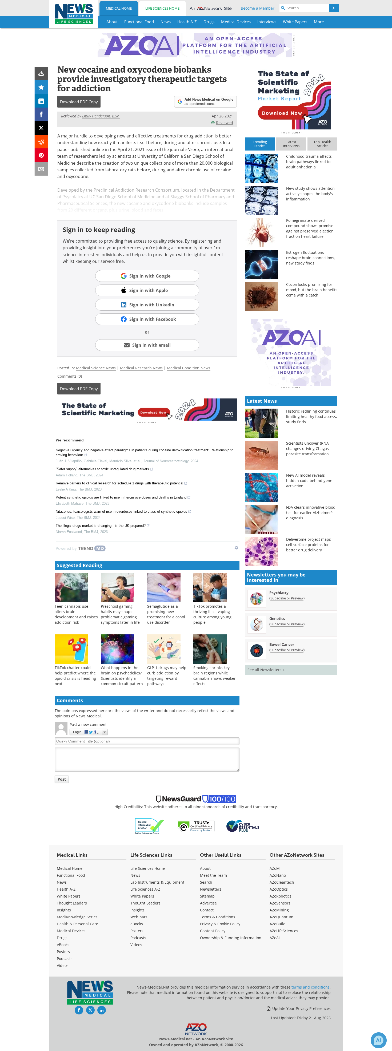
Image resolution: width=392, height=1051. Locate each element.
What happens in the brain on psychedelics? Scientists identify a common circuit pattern (122, 675)
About (205, 868)
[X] (41, 128)
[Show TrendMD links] (236, 548)
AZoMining (279, 909)
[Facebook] (41, 114)
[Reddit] (41, 141)
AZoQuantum (281, 916)
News (62, 882)
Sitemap (207, 896)
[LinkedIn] (41, 101)
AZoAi (275, 937)
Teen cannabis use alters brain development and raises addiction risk (76, 614)
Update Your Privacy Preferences (301, 1008)
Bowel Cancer (281, 644)
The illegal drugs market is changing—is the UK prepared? (101, 526)
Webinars (138, 916)
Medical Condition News (188, 367)
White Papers (69, 896)
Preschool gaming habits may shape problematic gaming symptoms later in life (120, 614)
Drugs (62, 937)
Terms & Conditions (217, 916)
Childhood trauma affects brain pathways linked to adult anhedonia (309, 161)
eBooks (63, 944)
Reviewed (224, 122)
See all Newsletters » (266, 669)
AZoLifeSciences (284, 930)
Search (206, 882)
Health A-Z (66, 889)
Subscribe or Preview (286, 598)
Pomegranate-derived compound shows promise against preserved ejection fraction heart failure (310, 228)
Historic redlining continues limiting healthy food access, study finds (311, 416)
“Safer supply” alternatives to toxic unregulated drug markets (102, 469)
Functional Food (71, 875)
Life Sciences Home (162, 8)
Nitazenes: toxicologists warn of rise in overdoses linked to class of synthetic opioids (121, 511)
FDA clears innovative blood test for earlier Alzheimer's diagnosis (310, 512)
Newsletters (210, 889)
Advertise (208, 903)
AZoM (275, 868)
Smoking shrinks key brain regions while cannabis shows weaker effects (214, 675)
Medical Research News (141, 367)
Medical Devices (71, 930)
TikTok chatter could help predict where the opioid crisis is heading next (75, 675)
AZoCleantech (282, 882)
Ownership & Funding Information (230, 937)
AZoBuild (278, 923)
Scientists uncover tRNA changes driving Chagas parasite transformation (307, 448)
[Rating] (41, 87)
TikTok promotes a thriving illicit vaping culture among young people (212, 614)
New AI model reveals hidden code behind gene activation (309, 480)
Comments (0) (69, 376)
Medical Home (119, 8)
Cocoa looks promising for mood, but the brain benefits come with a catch (311, 290)
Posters (63, 951)
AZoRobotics (280, 896)
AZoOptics (279, 889)
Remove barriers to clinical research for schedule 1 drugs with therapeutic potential (119, 483)
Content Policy (212, 930)
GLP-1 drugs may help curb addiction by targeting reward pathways (166, 675)
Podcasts (65, 958)
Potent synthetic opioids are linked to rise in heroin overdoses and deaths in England (121, 497)
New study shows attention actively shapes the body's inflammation (310, 193)
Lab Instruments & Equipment (157, 882)
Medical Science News (96, 367)
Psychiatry (72, 197)
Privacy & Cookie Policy (220, 923)
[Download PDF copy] (41, 73)
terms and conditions (310, 987)
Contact (207, 909)
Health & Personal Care (77, 923)
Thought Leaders (72, 903)
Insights (64, 909)
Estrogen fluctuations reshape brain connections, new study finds (310, 258)
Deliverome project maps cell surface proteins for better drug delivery (308, 544)
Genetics (277, 618)
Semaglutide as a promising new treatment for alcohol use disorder (166, 614)
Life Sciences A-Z (145, 889)
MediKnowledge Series (77, 916)
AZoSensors (280, 903)
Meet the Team (213, 875)
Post (62, 779)
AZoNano (278, 875)
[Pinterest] (41, 155)
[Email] (41, 169)
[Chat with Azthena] (379, 1040)
